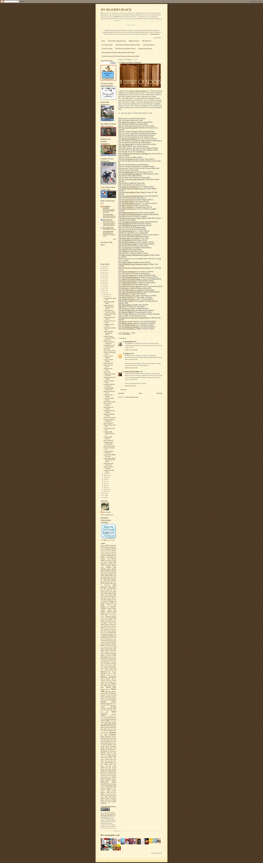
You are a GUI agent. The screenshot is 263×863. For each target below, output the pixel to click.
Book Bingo (112, 587)
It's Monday (104, 658)
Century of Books (126, 334)
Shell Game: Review (108, 423)
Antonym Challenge (105, 570)
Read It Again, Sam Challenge (108, 395)
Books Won (103, 598)
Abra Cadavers (104, 562)
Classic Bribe (104, 614)
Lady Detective (113, 662)
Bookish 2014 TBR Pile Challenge (109, 414)
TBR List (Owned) (134, 41)
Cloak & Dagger (110, 616)
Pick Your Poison (111, 719)
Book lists (110, 590)
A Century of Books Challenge (108, 356)
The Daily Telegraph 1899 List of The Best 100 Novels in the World (120, 56)
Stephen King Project (104, 756)
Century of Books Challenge (137, 91)
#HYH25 (102, 545)
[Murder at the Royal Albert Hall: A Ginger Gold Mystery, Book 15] (159, 843)
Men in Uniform (111, 680)
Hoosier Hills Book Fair (109, 655)
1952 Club (106, 552)
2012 (103, 493)
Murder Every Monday (110, 691)
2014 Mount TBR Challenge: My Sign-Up (109, 433)
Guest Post (113, 651)
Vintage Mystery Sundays (108, 779)
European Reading (108, 635)
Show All (114, 239)
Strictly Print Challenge (106, 757)
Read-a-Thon (106, 732)
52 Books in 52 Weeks (108, 556)
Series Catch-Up (110, 749)
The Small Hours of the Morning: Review (109, 345)
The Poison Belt (127, 144)
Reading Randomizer (106, 736)
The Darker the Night (129, 225)
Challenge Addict (111, 604)
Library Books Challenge (110, 666)
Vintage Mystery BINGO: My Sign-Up (110, 455)
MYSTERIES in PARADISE (107, 207)
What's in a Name (106, 789)
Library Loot (112, 668)
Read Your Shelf (108, 730)
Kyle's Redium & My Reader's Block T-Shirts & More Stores (118, 52)
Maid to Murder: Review (109, 445)
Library (102, 665)
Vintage (109, 777)
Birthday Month (105, 581)
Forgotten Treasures (111, 643)
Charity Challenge (111, 608)
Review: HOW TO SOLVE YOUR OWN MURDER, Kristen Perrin (109, 211)
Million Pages (104, 682)
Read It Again (107, 725)
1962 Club (105, 553)
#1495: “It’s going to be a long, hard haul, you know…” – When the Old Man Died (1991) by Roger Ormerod (109, 223)
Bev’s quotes (131, 25)
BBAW (114, 577)
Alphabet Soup (111, 567)
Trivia (107, 772)
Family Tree (113, 637)
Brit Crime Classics (108, 599)
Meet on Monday (106, 678)
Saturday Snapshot (107, 744)
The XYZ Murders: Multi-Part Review (110, 314)
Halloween (103, 653)
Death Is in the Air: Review (108, 365)
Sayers (114, 744)
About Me (114, 560)
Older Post (159, 393)
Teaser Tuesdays (107, 340)
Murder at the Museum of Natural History (135, 318)
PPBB (107, 720)
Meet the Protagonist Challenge (108, 407)
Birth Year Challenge (110, 580)
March (105, 487)
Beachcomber (110, 578)
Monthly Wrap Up (105, 689)
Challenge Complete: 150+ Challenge (108, 443)
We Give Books (104, 787)
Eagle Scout (106, 632)
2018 (103, 282)
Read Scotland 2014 (108, 363)
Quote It (114, 722)
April (105, 485)
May (105, 483)
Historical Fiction (111, 653)
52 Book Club (110, 555)
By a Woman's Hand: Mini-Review (109, 451)
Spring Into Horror (111, 752)
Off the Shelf (111, 708)
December (106, 294)
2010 (103, 497)
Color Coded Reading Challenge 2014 (109, 388)
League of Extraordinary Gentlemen (108, 663)
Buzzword (105, 601)
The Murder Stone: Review (108, 369)
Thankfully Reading (108, 764)
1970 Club (114, 553)
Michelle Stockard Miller (132, 371)
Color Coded (112, 618)
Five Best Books (107, 639)
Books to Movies (112, 596)
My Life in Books (111, 695)
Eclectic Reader (112, 632)
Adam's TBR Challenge (108, 563)
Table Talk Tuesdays (109, 760)
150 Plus (113, 549)
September (106, 475)
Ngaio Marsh (106, 705)
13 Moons (107, 549)
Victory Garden (104, 777)
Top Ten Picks (108, 769)
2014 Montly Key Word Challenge (109, 411)
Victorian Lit (103, 775)
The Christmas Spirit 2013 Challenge (110, 378)
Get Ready (107, 650)
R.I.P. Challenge (108, 724)
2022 (103, 274)
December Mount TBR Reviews (109, 302)
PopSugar (103, 720)
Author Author (104, 573)
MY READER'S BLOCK (116, 9)
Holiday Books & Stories (145, 48)
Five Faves (114, 639)
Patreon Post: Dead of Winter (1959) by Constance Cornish (109, 234)
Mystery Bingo (112, 698)
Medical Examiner (108, 676)
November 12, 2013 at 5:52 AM (131, 367)
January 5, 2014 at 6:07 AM (130, 385)
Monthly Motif (111, 687)
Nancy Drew (109, 703)
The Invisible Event (107, 220)
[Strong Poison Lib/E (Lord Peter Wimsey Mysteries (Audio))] (119, 843)
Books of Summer (104, 596)
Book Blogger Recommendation (108, 588)
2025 (103, 268)
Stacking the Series (106, 754)
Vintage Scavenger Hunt (108, 783)
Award (108, 573)
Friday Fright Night (111, 645)
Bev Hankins (107, 512)
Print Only (108, 722)
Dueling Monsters (107, 630)
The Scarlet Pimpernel (129, 128)
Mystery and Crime (105, 696)
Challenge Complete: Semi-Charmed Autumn (108, 332)
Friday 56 (103, 645)
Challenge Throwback (108, 606)
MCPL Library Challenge (111, 675)
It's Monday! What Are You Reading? (109, 342)
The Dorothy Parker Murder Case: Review (109, 337)
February (106, 489)
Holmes (102, 655)
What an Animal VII (108, 440)
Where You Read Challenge (110, 793)
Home (103, 41)
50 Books (103, 555)
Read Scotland (108, 727)
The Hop (108, 765)
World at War (108, 800)
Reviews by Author (107, 48)
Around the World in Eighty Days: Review (109, 311)
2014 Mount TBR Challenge (108, 437)
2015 (103, 288)
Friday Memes (107, 348)
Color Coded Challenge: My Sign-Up (109, 385)
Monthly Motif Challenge (110, 401)
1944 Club (102, 552)
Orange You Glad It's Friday (107, 709)
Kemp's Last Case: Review (110, 417)
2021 (103, 276)
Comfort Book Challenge (106, 619)
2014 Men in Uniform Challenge (109, 325)
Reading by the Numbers (108, 733)
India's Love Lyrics (128, 122)
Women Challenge (105, 798)
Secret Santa (109, 747)
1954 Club (111, 552)
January (106, 491)
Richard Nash (113, 741)
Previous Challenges (149, 44)
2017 (103, 284)
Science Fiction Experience (108, 746)
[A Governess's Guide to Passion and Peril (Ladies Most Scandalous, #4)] (151, 843)
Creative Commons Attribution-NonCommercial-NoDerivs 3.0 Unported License (108, 815)
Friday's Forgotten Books (105, 647)
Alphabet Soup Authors (108, 569)
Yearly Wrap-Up (112, 801)
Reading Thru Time (110, 738)
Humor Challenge (112, 657)
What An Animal (111, 787)
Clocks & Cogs (104, 618)
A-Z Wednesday (108, 560)
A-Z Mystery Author (108, 559)
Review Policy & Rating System (117, 41)
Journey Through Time (111, 660)
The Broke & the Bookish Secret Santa (110, 374)
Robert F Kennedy (104, 743)
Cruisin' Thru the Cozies (107, 624)
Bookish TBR (112, 594)
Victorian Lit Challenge (111, 775)
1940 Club (113, 550)
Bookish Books (104, 594)
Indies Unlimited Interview (107, 404)
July (105, 479)
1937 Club (108, 550)
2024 (103, 270)
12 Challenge (111, 547)
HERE (104, 540)
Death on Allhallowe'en (129, 271)
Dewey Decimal (108, 627)
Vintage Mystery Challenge (108, 777)
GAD (112, 647)
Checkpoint (103, 609)
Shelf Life (125, 294)
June (105, 481)
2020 (103, 278)
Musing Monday (104, 693)
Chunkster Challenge (111, 612)
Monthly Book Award (105, 683)
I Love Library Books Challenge (109, 398)
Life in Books (105, 670)
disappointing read (108, 629)
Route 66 (111, 743)
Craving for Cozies (105, 621)
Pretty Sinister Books (108, 228)
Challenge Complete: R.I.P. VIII (108, 467)
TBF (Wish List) (146, 41)
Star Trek (114, 754)
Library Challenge (108, 665)
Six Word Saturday (112, 751)
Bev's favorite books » (156, 853)
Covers (114, 619)
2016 (103, 286)
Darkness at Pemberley (130, 187)
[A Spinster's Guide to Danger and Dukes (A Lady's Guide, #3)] (155, 843)
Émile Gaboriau (155, 34)
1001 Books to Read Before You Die (125, 48)
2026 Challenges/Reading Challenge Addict (127, 44)
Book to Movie (109, 591)
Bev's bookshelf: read (110, 835)
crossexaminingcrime (108, 231)
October (106, 473)
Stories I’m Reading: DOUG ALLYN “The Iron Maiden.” (109, 216)
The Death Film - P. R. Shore (109, 229)
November (106, 296)
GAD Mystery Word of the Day (108, 647)
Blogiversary (107, 585)
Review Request (107, 741)
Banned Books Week (108, 577)
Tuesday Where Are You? (110, 773)
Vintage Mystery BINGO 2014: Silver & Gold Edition (109, 459)
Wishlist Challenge (112, 797)
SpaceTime (103, 752)
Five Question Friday (105, 640)
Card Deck (107, 603)
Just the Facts (105, 662)
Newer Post (121, 393)
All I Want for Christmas (108, 564)
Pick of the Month (109, 717)
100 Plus (107, 545)
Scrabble (103, 747)
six (115, 749)
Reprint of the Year (112, 739)
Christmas (103, 611)
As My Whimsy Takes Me (110, 572)
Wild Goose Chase (105, 795)
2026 (103, 266)
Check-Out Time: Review (109, 350)
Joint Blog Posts (103, 660)
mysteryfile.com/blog (108, 214)
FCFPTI (102, 639)
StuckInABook (129, 341)
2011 (103, 495)
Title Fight (108, 767)
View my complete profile (107, 514)
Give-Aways (113, 650)
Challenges (104, 608)
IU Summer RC (112, 658)
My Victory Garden (107, 44)
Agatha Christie (110, 564)
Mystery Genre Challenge (106, 699)
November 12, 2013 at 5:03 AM (131, 349)
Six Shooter (104, 751)
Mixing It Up (112, 682)
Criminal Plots (112, 622)
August (105, 477)
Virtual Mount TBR (110, 785)
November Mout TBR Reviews (109, 470)
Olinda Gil (128, 353)
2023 (103, 272)
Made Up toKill (127, 205)
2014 (103, 290)
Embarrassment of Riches (107, 634)
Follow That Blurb (108, 642)
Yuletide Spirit (104, 803)
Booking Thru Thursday (110, 593)
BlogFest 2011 (113, 581)
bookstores (109, 598)
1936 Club (103, 550)
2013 (103, 292)
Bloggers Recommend (105, 583)
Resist (102, 741)
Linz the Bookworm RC (108, 671)
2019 (103, 280)
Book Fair (103, 590)
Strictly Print (112, 756)
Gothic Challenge (105, 651)
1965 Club (109, 553)
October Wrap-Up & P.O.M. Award (108, 464)
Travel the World (109, 770)
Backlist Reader (109, 575)
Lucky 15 (110, 673)
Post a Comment (123, 389)
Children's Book (112, 609)
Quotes (102, 724)
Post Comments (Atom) (132, 397)
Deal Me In (107, 626)
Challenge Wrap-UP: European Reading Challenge (109, 306)
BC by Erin (104, 578)
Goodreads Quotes (157, 37)
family (108, 637)
